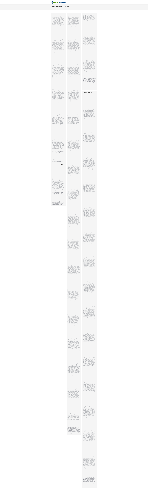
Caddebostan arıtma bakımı (55, 87)
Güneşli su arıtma (85, 65)
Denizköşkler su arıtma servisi (60, 118)
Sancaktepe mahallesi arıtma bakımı (75, 317)
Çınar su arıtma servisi (76, 112)
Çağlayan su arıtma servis (56, 91)
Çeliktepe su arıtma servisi (61, 99)
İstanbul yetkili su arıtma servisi (70, 226)
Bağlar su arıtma (55, 48)
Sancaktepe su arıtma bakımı (76, 318)
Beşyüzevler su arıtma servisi (70, 74)
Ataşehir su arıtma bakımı (70, 19)
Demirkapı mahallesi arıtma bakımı (73, 117)
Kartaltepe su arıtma (75, 243)
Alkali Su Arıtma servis (58, 18)
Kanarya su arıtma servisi (74, 240)
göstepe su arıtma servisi (72, 169)
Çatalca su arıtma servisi (54, 97)
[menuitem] (76, 2)
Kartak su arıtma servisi (73, 241)
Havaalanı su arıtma (71, 201)
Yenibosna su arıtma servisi (74, 397)
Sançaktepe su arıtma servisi (70, 319)
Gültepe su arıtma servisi (73, 174)
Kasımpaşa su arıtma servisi (88, 336)
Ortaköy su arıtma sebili (89, 388)
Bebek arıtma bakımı (76, 67)
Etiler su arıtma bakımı (55, 137)
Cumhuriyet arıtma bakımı (70, 113)
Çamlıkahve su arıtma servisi (72, 95)
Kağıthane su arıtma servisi (70, 238)
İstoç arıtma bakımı (92, 318)
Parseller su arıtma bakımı (92, 390)
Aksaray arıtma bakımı (54, 17)
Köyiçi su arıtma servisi (73, 268)
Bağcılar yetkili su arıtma (54, 44)
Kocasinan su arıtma (73, 263)
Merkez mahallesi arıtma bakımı (71, 291)
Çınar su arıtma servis (71, 112)
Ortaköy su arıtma (90, 387)
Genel (68, 167)
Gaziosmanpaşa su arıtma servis (71, 165)
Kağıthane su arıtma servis (76, 237)
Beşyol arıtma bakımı (56, 70)
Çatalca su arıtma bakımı (60, 95)
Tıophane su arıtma (69, 375)
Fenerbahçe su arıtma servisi (58, 145)
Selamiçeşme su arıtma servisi (88, 407)
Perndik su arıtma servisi (70, 311)
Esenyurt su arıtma (71, 138)
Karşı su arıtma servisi (91, 331)
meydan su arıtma (73, 297)
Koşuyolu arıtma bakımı (74, 266)
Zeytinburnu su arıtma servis (70, 415)
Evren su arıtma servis (56, 140)
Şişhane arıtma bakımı (73, 336)
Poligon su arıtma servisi (74, 312)
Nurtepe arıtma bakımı (73, 300)
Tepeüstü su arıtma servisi (70, 374)
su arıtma (70, 343)
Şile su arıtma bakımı (89, 409)
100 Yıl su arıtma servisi (74, 16)
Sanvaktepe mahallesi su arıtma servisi (73, 320)
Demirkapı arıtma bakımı (57, 114)
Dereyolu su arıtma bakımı (55, 119)
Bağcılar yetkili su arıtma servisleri (87, 137)
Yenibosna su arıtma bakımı (72, 396)
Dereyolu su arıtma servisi (60, 119)
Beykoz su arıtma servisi (54, 75)
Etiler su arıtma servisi (61, 137)
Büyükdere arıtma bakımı (73, 87)
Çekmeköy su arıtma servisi (55, 99)
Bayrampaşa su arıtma (54, 66)
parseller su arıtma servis (86, 391)
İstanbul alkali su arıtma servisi (56, 148)
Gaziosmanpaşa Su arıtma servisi (87, 254)
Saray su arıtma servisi (71, 323)
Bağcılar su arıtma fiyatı (71, 37)
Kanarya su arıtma (69, 240)
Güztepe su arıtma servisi (89, 280)
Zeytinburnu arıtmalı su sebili (76, 411)
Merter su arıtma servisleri (73, 296)
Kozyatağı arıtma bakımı (89, 358)
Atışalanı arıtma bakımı (70, 21)
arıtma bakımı (55, 20)
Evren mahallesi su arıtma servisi (55, 139)
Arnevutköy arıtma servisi (89, 111)
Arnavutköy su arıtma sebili (58, 22)
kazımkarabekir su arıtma (87, 341)
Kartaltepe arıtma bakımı (70, 243)
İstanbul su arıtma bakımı (72, 217)
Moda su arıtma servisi (75, 298)
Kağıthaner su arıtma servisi (77, 238)
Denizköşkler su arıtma (54, 118)
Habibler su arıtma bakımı (76, 192)
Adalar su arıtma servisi (54, 16)
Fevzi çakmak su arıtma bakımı (91, 242)
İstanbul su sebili (71, 225)
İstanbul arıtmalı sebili (75, 215)
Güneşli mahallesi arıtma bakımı (86, 267)
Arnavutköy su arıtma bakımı (86, 109)
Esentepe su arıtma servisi (72, 137)
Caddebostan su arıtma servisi (55, 88)
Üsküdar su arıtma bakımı (74, 388)
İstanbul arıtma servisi (69, 215)
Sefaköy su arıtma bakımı (87, 406)
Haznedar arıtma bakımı (87, 293)
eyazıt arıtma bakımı (54, 141)
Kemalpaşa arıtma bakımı (86, 343)
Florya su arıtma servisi (71, 162)
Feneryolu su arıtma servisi (88, 44)
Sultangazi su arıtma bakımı (72, 361)
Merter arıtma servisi (76, 293)
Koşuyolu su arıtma (88, 356)
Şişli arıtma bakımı (77, 337)
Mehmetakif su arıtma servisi (76, 288)
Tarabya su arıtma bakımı (72, 370)
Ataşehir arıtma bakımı (71, 18)
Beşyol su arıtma (60, 70)
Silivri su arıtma (86, 410)
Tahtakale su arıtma (73, 365)
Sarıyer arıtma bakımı (71, 324)
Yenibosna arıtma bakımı (73, 395)
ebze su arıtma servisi (76, 124)
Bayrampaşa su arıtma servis (55, 67)
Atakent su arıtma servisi (54, 24)
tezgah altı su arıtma (75, 374)
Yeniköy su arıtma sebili (71, 399)
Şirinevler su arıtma (88, 411)
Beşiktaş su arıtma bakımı (59, 68)
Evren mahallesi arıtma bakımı (60, 138)
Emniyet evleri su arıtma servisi (56, 125)
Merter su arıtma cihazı (91, 379)
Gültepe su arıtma (69, 173)
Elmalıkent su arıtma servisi (58, 122)
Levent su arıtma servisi (87, 365)
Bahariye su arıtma (59, 49)
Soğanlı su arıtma (78, 340)
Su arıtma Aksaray (73, 343)
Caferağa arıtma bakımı (61, 88)
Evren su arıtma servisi (61, 140)
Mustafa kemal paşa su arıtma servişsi (71, 299)
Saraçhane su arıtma (75, 321)
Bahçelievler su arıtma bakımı (88, 143)
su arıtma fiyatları (87, 418)
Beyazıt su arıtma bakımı (56, 73)
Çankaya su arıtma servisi (73, 96)
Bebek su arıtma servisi (61, 67)
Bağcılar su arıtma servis (91, 16)
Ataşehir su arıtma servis (57, 25)
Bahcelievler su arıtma (71, 49)
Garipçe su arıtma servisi (77, 162)
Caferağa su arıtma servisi (59, 89)
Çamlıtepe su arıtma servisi (56, 94)
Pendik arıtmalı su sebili (85, 392)
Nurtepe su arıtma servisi (86, 386)
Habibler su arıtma (71, 192)
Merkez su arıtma (72, 292)
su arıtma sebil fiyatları (75, 348)
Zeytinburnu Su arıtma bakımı (72, 413)
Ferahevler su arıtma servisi (56, 147)
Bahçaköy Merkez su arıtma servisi (59, 50)
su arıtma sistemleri (77, 350)
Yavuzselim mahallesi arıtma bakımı (71, 392)
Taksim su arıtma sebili (73, 367)
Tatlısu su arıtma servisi (77, 371)
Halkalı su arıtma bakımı (72, 196)
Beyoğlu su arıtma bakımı (87, 21)
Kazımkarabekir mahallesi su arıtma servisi (72, 250)
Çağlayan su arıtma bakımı (72, 92)
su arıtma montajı (75, 347)
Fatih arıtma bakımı (55, 142)
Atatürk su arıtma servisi (57, 26)
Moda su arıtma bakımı (70, 298)
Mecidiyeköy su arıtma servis (73, 286)
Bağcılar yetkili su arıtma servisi (57, 45)
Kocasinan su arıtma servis (74, 264)
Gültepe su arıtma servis (89, 59)
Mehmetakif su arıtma (69, 288)
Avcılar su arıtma (69, 24)
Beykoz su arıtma (55, 74)
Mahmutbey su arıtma (87, 367)
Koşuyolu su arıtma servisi (72, 267)
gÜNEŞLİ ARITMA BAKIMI (89, 62)
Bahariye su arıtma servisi (74, 47)
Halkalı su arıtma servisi (71, 197)
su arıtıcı (90, 415)
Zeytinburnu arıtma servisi (70, 411)
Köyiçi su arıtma (69, 268)
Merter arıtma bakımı (71, 293)
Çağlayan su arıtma (57, 90)
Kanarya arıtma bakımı (75, 239)
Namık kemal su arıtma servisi (91, 384)
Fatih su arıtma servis (59, 144)
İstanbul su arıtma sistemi (72, 222)
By (54, 150)
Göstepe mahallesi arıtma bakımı (73, 168)
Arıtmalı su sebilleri (85, 107)
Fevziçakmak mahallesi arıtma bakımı (90, 46)
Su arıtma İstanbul (71, 347)
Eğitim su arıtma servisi (73, 125)
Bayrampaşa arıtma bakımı (56, 64)
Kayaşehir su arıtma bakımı (72, 246)
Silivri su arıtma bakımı (90, 410)
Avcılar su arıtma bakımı (74, 24)
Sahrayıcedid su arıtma (73, 316)
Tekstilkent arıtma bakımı (76, 372)
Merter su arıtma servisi (91, 380)
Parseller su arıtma (87, 390)
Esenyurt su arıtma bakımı (76, 138)
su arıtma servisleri (73, 350)
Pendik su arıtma (90, 392)
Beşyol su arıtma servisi (74, 72)
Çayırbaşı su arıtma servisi (55, 98)
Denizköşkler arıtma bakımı (59, 117)
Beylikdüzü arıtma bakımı (60, 75)
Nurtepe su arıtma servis (91, 385)
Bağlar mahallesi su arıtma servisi (71, 45)
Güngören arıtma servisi (87, 70)
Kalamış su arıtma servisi (70, 239)
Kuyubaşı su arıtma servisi (70, 274)
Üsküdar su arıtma (69, 388)
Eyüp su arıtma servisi (73, 145)
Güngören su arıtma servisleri (74, 190)
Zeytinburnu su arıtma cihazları (74, 414)
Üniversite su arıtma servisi (76, 387)
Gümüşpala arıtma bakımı (73, 175)
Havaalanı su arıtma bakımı (77, 201)
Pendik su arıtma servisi (88, 393)
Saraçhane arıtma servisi (70, 321)
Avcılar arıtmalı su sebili (76, 23)
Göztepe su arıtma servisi (73, 171)
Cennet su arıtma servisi (58, 101)
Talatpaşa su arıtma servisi (74, 368)
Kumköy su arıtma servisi (72, 273)
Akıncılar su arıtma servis (60, 16)
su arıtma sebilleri (72, 349)
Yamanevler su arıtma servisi (73, 390)
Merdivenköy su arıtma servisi (70, 290)
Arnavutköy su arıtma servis (88, 110)
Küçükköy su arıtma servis (72, 272)
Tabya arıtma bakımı (73, 362)
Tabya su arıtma (77, 362)
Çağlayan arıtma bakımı (73, 91)
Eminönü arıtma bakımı (73, 126)
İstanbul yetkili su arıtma (76, 225)
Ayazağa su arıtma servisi (73, 26)
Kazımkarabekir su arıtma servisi (90, 342)
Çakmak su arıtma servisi (72, 94)
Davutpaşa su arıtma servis (70, 115)
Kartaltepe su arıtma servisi (70, 244)
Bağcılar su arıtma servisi (57, 41)
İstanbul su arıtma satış (72, 219)
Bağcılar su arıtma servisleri (92, 17)
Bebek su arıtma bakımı (74, 68)
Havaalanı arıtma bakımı (92, 290)
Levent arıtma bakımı (75, 275)
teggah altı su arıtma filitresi (70, 372)
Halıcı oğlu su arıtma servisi (70, 194)
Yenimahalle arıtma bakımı (72, 400)
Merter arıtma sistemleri (70, 294)
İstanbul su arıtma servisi (72, 221)
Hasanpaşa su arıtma (91, 289)
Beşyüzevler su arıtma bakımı (59, 71)
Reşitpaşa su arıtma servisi (72, 315)
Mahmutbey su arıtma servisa (88, 368)
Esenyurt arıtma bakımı (90, 32)
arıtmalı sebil (86, 106)
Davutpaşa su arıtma (69, 114)
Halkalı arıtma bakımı (69, 195)
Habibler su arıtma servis (70, 193)
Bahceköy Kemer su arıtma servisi (87, 142)
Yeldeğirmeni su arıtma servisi (72, 394)
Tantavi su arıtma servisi (73, 369)
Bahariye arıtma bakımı (54, 49)
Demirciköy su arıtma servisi (72, 116)
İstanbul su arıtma (74, 216)
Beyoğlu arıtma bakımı (89, 20)
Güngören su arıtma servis (74, 189)
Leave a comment (62, 150)
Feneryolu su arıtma (57, 146)
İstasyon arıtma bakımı (77, 226)
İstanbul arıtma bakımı (71, 214)
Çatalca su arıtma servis (54, 96)
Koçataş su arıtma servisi (89, 355)
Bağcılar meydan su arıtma (58, 37)
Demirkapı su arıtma (59, 115)
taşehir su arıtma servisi (71, 371)
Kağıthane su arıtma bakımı (70, 237)
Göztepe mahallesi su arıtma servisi (89, 258)
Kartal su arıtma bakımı (70, 242)
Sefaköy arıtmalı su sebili (89, 405)
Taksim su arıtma (76, 366)
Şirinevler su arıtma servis (87, 412)
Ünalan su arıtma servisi (76, 386)
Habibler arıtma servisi (88, 281)
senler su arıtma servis (88, 408)
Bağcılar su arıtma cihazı (57, 38)
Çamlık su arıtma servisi (56, 93)
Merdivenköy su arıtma (76, 289)
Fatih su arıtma (62, 143)
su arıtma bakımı (77, 343)
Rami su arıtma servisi (71, 313)
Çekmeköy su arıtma (60, 98)
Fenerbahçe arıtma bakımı (73, 148)
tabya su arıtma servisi (73, 364)
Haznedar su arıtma (92, 293)
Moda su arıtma (77, 297)
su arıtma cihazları (71, 345)
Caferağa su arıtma (54, 89)
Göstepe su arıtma (88, 257)
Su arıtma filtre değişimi (73, 346)
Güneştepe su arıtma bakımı (89, 67)
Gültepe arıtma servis (76, 172)
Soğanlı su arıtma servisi (76, 341)
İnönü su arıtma (73, 213)
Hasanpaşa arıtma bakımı (73, 199)
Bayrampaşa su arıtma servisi (70, 67)
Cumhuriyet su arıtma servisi (76, 113)
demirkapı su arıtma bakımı (70, 119)
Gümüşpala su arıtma (88, 61)
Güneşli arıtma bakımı (85, 266)
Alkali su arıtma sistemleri (56, 19)
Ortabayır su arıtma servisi (92, 386)
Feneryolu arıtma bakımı (92, 240)
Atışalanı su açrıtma (75, 21)
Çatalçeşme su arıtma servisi (60, 97)
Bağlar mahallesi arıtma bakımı (75, 44)
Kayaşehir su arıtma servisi (72, 247)
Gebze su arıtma (72, 166)
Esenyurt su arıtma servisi (76, 139)
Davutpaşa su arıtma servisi (56, 113)
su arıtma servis (76, 349)
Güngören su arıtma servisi (89, 279)
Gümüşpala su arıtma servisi (72, 176)
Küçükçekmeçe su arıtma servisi (71, 271)
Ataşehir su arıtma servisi (70, 20)
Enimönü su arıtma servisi (56, 126)
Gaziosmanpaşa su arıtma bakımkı (74, 164)
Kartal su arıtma (77, 241)
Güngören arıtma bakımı (87, 69)
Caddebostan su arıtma (60, 87)
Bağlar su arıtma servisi (59, 48)
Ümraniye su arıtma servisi (70, 386)
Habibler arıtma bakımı (73, 191)
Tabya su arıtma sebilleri (75, 363)
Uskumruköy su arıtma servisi (74, 389)
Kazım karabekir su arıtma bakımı (86, 339)
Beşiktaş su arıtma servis (72, 70)
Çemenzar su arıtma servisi (55, 100)
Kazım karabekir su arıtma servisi (73, 249)
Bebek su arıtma (69, 68)
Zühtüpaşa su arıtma (71, 417)
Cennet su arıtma (54, 101)
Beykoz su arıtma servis (60, 74)
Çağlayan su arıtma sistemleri (56, 92)
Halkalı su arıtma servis (91, 286)
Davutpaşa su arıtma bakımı (55, 112)
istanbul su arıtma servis (72, 220)
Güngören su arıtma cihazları (72, 188)
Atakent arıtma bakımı (59, 23)
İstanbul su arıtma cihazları (72, 218)
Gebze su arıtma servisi (77, 166)
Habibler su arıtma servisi (76, 193)
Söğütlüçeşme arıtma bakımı (70, 342)
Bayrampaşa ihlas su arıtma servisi (58, 65)
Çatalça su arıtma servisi (60, 96)
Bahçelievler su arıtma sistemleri (74, 51)
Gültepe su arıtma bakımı (74, 173)
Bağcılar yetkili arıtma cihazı (60, 43)
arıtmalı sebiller (89, 106)
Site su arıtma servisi (73, 340)
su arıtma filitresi (90, 417)
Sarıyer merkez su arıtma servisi (70, 325)
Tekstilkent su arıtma (69, 373)
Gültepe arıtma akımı (87, 57)
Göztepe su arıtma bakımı (73, 170)
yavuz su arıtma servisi (76, 391)
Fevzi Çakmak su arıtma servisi (88, 45)
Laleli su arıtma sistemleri (70, 275)
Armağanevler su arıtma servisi (91, 107)
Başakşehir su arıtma (54, 62)
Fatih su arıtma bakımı (54, 144)
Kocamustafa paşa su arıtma (70, 261)
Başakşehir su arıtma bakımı (60, 62)
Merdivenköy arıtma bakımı (70, 289)
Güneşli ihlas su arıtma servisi (88, 63)
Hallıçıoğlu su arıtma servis (90, 287)
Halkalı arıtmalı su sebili (75, 195)
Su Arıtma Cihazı (92, 416)
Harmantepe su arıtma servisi (90, 288)
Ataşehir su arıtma (76, 18)
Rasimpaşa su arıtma (71, 314)
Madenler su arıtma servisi (88, 366)
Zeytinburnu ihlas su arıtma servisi (71, 412)
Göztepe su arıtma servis (89, 259)
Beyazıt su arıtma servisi (70, 75)
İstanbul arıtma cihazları (77, 214)
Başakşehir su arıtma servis (55, 63)
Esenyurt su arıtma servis (70, 139)
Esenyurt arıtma (86, 32)
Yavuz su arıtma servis (71, 391)
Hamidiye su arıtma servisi (72, 198)
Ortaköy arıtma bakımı (85, 387)
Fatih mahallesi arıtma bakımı (88, 40)
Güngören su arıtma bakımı (72, 187)
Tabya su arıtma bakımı (70, 363)
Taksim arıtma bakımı (71, 366)
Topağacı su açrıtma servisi (75, 375)
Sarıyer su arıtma (76, 325)
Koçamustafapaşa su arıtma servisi (73, 262)
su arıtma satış (70, 348)
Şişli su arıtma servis (71, 339)
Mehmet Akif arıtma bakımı (74, 287)
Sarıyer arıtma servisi (76, 324)
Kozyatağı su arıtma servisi (88, 359)
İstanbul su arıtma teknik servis (73, 223)
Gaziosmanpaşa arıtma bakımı (70, 163)
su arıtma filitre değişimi (76, 345)
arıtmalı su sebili (93, 106)
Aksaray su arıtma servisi (60, 17)
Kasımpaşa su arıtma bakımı (70, 245)
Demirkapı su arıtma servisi (70, 120)
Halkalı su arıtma (92, 285)
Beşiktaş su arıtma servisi (58, 69)
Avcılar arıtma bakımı (73, 22)
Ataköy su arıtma (59, 24)
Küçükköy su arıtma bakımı (86, 361)
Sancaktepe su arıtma (69, 318)
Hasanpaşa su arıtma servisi (72, 200)
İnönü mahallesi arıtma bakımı (72, 212)
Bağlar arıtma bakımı (58, 46)
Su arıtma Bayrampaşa (69, 344)
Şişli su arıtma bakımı (73, 338)
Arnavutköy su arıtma (91, 108)
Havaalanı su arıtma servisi (86, 292)
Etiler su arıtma (69, 140)
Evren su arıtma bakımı (85, 37)
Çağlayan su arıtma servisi (72, 93)
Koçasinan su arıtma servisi (74, 265)
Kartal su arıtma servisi (75, 242)
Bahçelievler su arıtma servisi (89, 144)
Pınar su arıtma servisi (75, 311)
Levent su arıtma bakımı (89, 364)
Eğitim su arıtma (60, 121)
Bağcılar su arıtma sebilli (58, 40)
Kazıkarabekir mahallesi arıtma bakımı (90, 338)
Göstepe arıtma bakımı (87, 256)
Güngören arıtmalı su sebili (88, 71)
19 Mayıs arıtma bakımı (73, 17)
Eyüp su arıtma (58, 141)
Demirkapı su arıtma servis (59, 116)
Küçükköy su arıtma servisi (86, 362)
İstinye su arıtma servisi (87, 318)
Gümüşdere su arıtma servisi (89, 60)
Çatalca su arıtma (55, 95)
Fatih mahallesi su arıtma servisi (57, 143)
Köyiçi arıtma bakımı (77, 267)
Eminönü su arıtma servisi (56, 124)
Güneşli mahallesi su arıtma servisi (90, 64)
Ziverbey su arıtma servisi (72, 416)
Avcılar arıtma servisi (71, 23)
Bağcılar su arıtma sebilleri (91, 15)
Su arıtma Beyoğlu (75, 344)
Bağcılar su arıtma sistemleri (59, 42)
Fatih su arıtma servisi (88, 239)
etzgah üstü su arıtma (54, 138)
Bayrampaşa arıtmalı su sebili (70, 64)
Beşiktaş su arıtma (54, 68)
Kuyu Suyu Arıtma (77, 273)
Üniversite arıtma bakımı (70, 387)
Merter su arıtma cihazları (73, 295)
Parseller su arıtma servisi (91, 391)
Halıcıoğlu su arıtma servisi (77, 194)
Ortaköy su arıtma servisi (89, 389)
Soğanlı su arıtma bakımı (70, 341)
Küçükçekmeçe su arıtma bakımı (72, 270)
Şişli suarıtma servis (87, 415)
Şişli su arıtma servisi (76, 339)
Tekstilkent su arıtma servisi (75, 373)
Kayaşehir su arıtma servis (89, 337)
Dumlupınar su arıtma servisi (55, 121)
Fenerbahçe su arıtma (87, 240)
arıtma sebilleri (58, 20)
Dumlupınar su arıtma (60, 120)
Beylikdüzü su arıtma (54, 76)
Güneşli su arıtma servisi (89, 66)
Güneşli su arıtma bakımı (90, 65)
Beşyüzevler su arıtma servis (55, 72)
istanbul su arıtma (89, 307)
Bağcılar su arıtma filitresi (58, 39)
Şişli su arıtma (69, 338)
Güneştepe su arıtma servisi (90, 68)
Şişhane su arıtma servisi (72, 337)
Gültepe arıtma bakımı (71, 172)
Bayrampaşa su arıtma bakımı (60, 66)
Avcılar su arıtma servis (89, 119)
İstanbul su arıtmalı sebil (74, 224)
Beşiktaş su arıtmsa (71, 71)
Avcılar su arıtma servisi (73, 25)
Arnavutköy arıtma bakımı (58, 21)
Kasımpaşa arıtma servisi (76, 244)
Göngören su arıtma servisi (72, 167)
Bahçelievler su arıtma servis (55, 51)
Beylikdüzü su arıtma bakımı (60, 76)
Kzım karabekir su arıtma (76, 274)
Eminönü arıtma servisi (57, 123)
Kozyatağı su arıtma (73, 269)
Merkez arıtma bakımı (76, 290)
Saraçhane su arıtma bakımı (70, 322)
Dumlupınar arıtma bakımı (55, 120)
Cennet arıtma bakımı (60, 100)
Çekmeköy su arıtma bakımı (86, 193)
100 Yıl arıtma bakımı (69, 16)
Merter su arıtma (75, 294)
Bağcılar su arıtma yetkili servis (89, 134)
